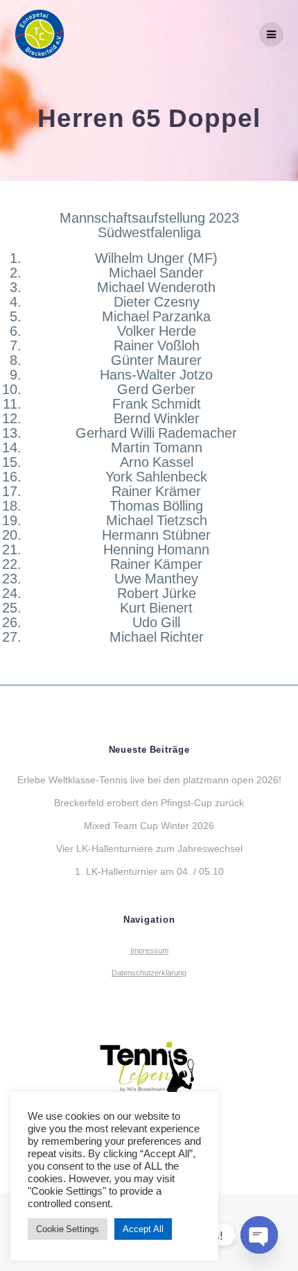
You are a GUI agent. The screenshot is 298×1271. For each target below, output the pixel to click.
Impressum (149, 950)
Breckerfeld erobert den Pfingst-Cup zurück (149, 802)
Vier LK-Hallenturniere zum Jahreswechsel (149, 848)
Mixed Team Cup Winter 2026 (149, 825)
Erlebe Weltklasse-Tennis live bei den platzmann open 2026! (149, 779)
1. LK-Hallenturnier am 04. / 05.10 (149, 871)
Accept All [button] (143, 1228)
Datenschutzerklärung (149, 973)
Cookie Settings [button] (67, 1228)
